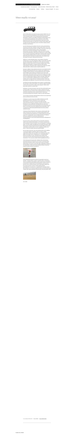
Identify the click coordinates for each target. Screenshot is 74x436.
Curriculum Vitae (32, 9)
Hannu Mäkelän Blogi (42, 418)
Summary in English (49, 9)
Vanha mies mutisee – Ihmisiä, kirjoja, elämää (46, 6)
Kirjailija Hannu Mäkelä (45, 4)
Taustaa (37, 9)
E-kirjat (57, 6)
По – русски (56, 9)
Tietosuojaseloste (34, 6)
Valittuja (42, 9)
